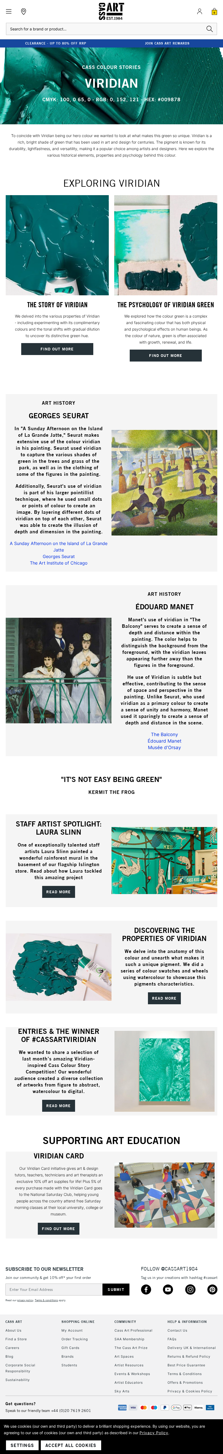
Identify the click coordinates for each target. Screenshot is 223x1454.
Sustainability (17, 1380)
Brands (67, 1356)
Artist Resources (129, 1365)
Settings (22, 1445)
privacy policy (25, 1300)
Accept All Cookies (71, 1445)
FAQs (172, 1339)
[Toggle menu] (8, 11)
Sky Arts (121, 1391)
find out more (57, 349)
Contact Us (177, 1330)
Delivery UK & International (192, 1348)
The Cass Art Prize (131, 1348)
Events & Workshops (132, 1374)
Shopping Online (78, 1322)
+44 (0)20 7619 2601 (71, 1410)
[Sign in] (199, 11)
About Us (13, 1330)
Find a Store (16, 1339)
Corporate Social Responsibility (20, 1368)
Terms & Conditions (185, 1374)
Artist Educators (128, 1382)
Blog (9, 1356)
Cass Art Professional (133, 1330)
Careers (12, 1348)
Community (125, 1322)
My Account (72, 1330)
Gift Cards (70, 1348)
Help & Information (187, 1322)
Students (69, 1365)
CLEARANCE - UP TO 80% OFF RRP (55, 43)
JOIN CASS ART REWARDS (167, 43)
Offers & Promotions (185, 1382)
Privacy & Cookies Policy (190, 1391)
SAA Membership (129, 1339)
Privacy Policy (154, 1432)
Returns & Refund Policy (189, 1356)
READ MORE (58, 891)
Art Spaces (124, 1356)
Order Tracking (74, 1339)
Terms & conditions (46, 1300)
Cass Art (13, 1322)
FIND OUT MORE (58, 1228)
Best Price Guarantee (186, 1365)
